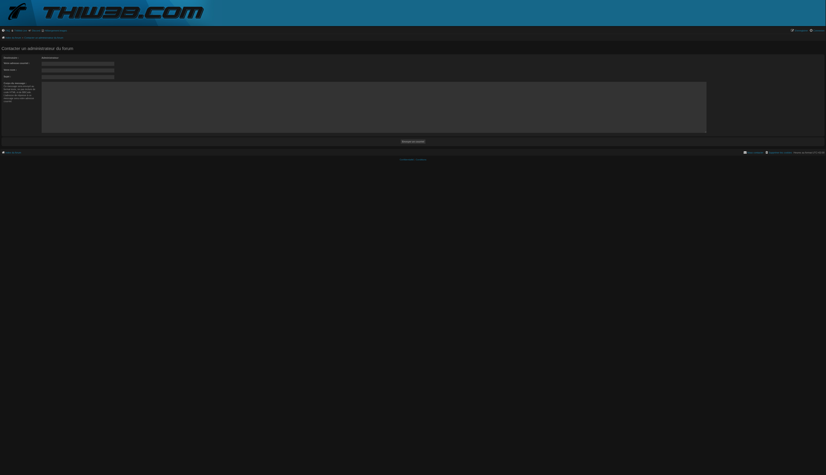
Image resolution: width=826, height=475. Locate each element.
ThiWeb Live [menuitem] (20, 30)
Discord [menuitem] (36, 30)
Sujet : (7, 76)
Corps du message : (15, 83)
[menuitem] (6, 30)
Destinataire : (11, 57)
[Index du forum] (21, 12)
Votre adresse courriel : (17, 63)
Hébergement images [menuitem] (56, 30)
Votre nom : (10, 70)
